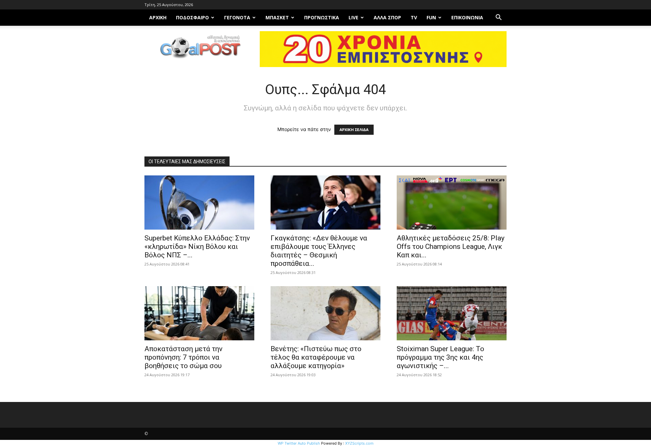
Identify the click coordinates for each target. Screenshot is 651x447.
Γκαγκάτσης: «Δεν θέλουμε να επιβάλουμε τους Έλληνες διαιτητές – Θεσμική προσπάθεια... (319, 251)
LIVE (353, 17)
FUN (431, 17)
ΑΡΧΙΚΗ (157, 17)
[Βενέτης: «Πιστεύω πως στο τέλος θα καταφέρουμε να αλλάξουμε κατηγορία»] (325, 313)
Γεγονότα (237, 17)
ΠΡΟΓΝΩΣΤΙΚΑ (321, 17)
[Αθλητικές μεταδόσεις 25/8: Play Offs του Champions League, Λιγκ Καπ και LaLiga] (452, 202)
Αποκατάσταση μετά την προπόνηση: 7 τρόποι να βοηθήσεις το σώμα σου (183, 357)
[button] (498, 18)
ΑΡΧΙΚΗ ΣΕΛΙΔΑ (354, 129)
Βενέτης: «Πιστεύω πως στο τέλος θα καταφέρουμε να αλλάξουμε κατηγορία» (316, 357)
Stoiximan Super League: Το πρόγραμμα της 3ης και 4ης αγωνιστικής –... (440, 357)
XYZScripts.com (359, 443)
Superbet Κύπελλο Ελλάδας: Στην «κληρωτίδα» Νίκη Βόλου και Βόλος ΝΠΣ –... (197, 246)
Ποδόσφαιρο (192, 17)
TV (414, 17)
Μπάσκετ (277, 17)
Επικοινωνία (467, 17)
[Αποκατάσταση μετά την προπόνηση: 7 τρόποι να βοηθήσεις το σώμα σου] (199, 313)
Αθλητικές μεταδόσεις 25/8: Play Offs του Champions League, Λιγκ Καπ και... (451, 246)
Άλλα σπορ (387, 17)
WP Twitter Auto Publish (299, 443)
